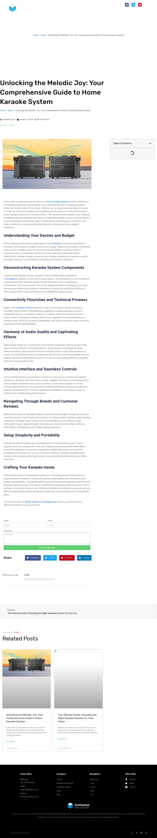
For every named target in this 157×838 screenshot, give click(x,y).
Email (50, 520)
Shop (101, 10)
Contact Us (139, 16)
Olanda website (32, 501)
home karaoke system (57, 201)
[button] (33, 558)
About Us (131, 10)
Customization (115, 10)
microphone (11, 279)
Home (91, 10)
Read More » (11, 741)
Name (6, 520)
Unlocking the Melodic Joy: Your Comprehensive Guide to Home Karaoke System (24, 718)
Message (8, 530)
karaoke (57, 243)
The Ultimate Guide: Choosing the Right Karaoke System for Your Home (77, 718)
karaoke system (25, 307)
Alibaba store (50, 501)
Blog (143, 10)
